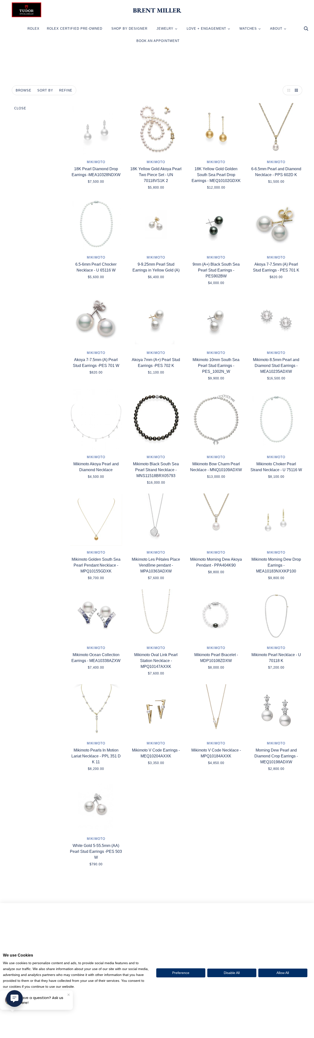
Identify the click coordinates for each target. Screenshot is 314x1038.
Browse (23, 90)
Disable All (232, 973)
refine (65, 90)
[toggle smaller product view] (297, 90)
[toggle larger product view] (287, 90)
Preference (180, 973)
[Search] (306, 30)
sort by (45, 90)
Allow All (282, 973)
